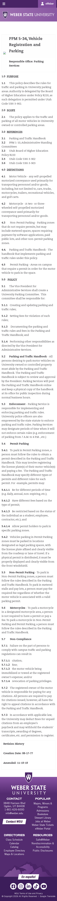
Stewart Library (43, 817)
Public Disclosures (43, 850)
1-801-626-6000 (14, 809)
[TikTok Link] (36, 886)
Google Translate (47, 896)
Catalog (14, 846)
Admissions (43, 810)
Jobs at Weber (43, 821)
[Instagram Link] (21, 886)
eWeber (50, 3)
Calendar (14, 843)
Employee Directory (14, 850)
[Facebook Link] (13, 886)
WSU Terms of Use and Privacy (28, 893)
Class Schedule (14, 839)
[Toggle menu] (4, 3)
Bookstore (42, 814)
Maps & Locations (14, 854)
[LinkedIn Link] (28, 886)
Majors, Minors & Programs (43, 805)
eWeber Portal (42, 828)
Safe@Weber (43, 839)
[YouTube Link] (44, 886)
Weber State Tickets (43, 824)
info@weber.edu (14, 813)
